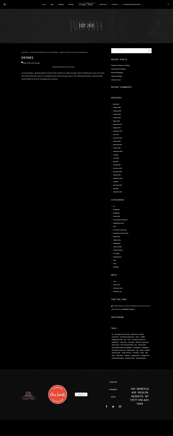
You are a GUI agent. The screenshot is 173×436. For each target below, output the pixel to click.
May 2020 (116, 104)
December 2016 (117, 138)
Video (50, 52)
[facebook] (106, 407)
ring (137, 350)
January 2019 (117, 114)
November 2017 (117, 124)
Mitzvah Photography (117, 72)
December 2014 (117, 168)
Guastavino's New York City (120, 233)
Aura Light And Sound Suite (122, 334)
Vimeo (113, 397)
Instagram (113, 389)
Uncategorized (117, 257)
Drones (27, 57)
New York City (115, 345)
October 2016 (117, 141)
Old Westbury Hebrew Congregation (122, 347)
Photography (116, 243)
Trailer (142, 352)
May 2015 (115, 161)
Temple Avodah (117, 246)
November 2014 (117, 171)
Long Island (131, 342)
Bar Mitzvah (34, 52)
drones (69, 52)
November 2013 (117, 185)
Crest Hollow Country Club (120, 219)
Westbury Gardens (141, 358)
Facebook (113, 382)
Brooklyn (141, 334)
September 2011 (117, 192)
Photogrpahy (145, 347)
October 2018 (117, 117)
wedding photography (118, 358)
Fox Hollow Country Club (120, 230)
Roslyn (142, 350)
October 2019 (117, 107)
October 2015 (117, 148)
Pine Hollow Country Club (119, 350)
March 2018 (116, 121)
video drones (75, 52)
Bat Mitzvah (41, 52)
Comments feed (117, 288)
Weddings (55, 52)
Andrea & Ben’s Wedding (118, 69)
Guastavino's (115, 342)
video (146, 352)
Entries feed (116, 284)
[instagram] (120, 407)
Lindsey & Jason (116, 80)
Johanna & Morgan (116, 76)
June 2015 (116, 158)
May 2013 (115, 188)
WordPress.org (117, 291)
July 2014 (115, 181)
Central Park (116, 216)
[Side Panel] (4, 4)
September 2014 (117, 178)
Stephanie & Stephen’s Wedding (120, 65)
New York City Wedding (127, 345)
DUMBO (143, 337)
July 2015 (115, 155)
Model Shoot (116, 236)
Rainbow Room (131, 350)
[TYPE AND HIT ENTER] (149, 50)
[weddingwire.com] (81, 395)
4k (66, 52)
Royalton (147, 350)
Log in (115, 281)
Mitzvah (138, 342)
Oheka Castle (117, 240)
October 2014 (117, 175)
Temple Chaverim (118, 250)
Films (46, 52)
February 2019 (117, 111)
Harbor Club (123, 342)
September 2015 (117, 151)
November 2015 (117, 144)
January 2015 (117, 165)
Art (114, 206)
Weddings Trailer (130, 358)
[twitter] (113, 407)
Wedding (127, 355)
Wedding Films (145, 355)
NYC (136, 345)
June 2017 (116, 134)
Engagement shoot (118, 223)
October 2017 (117, 128)
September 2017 (117, 131)
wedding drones (83, 52)
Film (125, 339)
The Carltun (116, 253)
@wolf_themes (129, 309)
